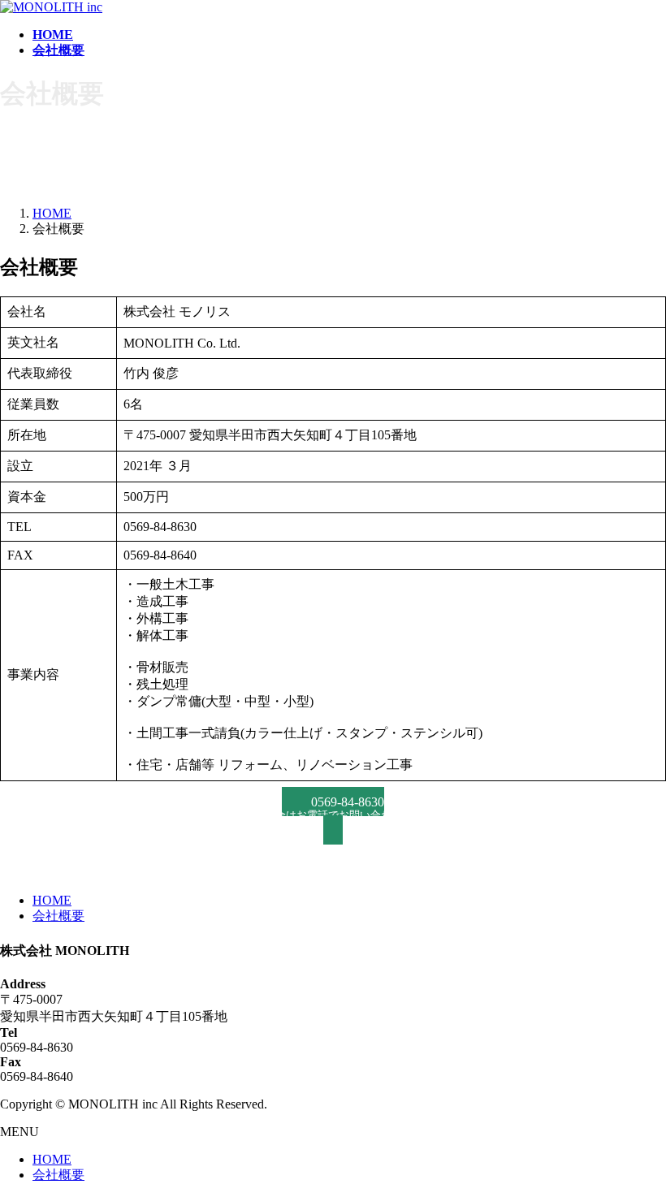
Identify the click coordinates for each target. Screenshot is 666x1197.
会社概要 (58, 916)
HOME (51, 900)
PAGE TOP (637, 1144)
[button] (333, 816)
